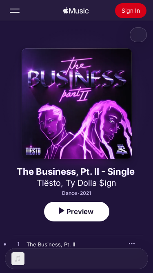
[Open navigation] (15, 11)
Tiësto (49, 183)
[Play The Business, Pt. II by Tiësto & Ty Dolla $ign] (18, 244)
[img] (76, 10)
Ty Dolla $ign (91, 183)
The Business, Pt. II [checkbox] (51, 244)
